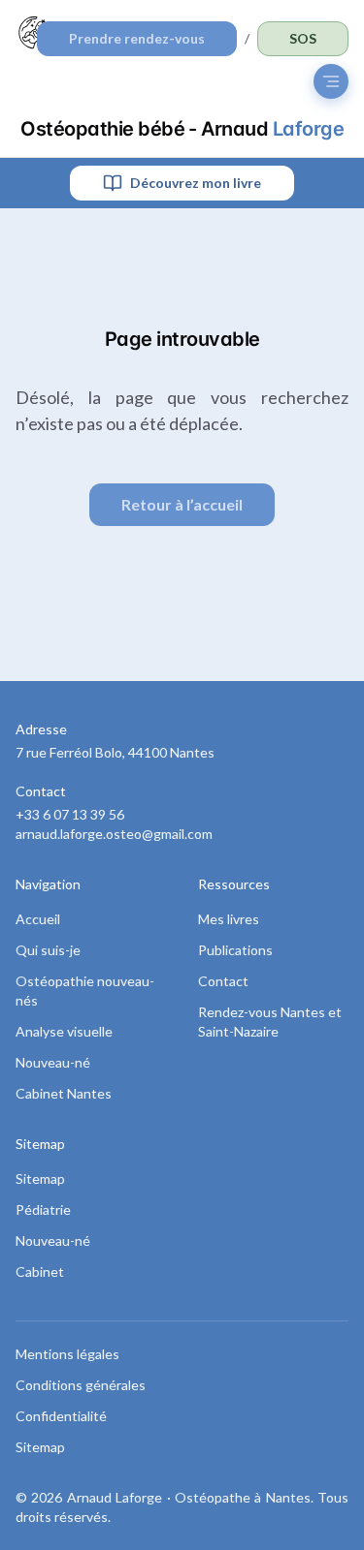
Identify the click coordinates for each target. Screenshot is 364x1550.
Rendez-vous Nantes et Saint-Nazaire (270, 1021)
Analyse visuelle (64, 1031)
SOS (302, 38)
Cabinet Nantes (64, 1093)
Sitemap (40, 1178)
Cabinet (40, 1271)
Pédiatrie (43, 1209)
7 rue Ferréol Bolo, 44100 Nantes (115, 752)
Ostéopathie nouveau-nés (85, 990)
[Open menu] (331, 81)
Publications (235, 950)
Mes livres (228, 919)
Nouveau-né (53, 1062)
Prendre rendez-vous (137, 38)
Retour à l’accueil (182, 504)
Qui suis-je (48, 950)
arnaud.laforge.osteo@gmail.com (114, 833)
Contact (223, 981)
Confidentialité (61, 1416)
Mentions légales (67, 1354)
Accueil (38, 919)
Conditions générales (81, 1385)
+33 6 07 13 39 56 (70, 814)
